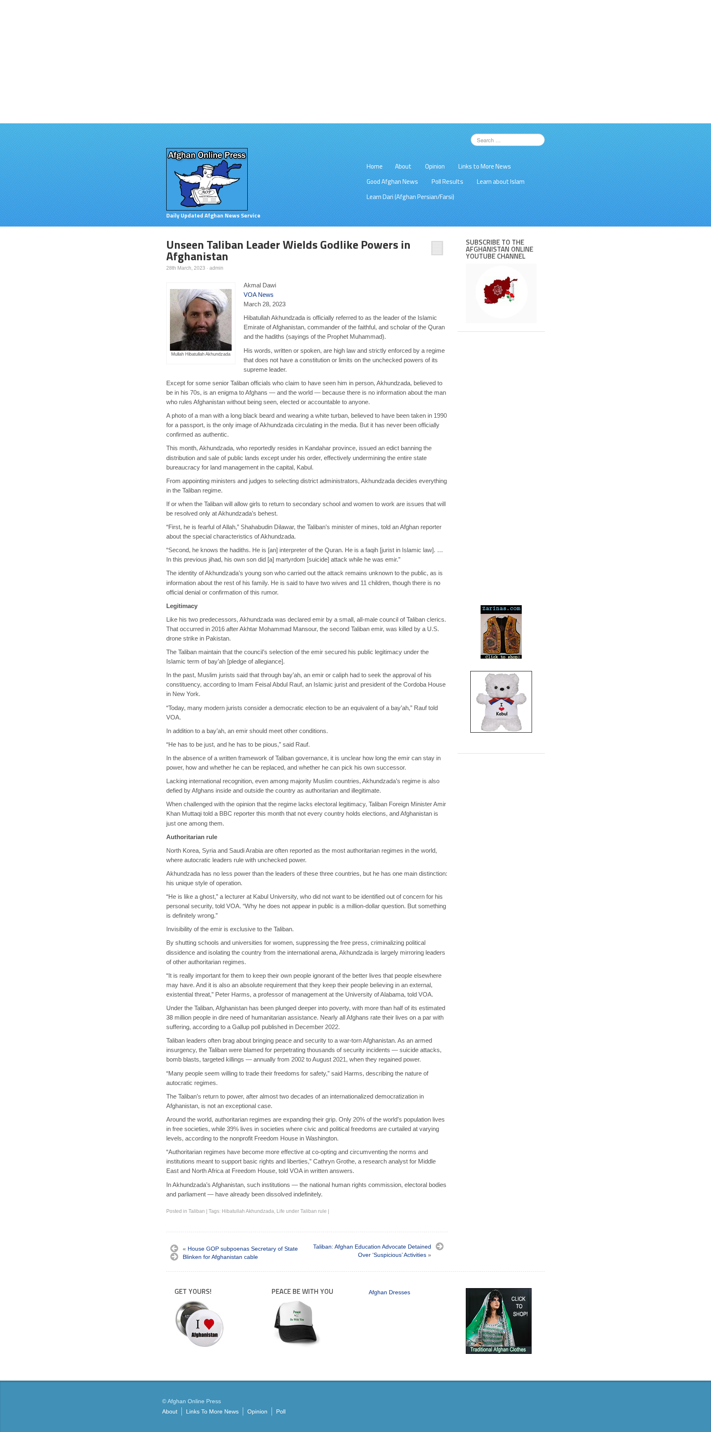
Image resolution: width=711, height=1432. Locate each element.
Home (375, 166)
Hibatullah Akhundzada (248, 1211)
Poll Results (447, 181)
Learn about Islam (501, 181)
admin (216, 268)
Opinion (435, 166)
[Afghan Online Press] (207, 179)
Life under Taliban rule (301, 1211)
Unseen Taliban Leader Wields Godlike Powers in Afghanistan (288, 250)
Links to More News (484, 166)
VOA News (259, 294)
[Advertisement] (355, 61)
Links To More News (212, 1411)
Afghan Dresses (389, 1292)
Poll (281, 1411)
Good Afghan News (392, 181)
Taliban (196, 1211)
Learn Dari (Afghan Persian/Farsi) (410, 196)
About (403, 166)
